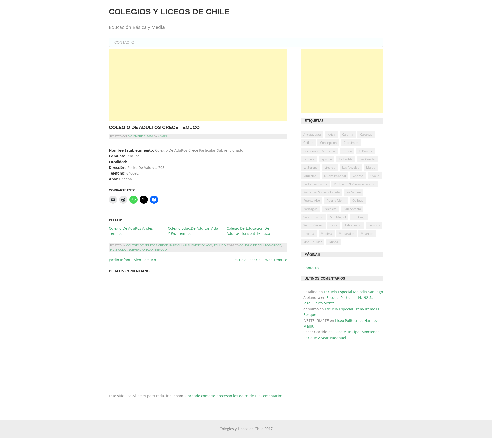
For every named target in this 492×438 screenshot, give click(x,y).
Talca (334, 225)
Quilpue (357, 200)
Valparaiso (346, 233)
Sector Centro (313, 225)
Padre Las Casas (315, 184)
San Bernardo (313, 217)
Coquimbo (351, 142)
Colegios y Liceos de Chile (169, 11)
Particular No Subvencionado (354, 184)
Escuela (308, 159)
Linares (330, 167)
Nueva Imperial (335, 176)
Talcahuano (353, 225)
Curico (347, 151)
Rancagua (310, 209)
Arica (331, 134)
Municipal (310, 176)
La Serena (310, 167)
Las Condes (368, 159)
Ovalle (374, 176)
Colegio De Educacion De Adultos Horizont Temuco (248, 231)
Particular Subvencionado (190, 245)
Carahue (366, 134)
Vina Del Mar (312, 242)
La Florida (346, 159)
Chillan (308, 142)
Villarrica (367, 233)
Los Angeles (350, 167)
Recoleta (330, 209)
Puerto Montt (336, 200)
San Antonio (352, 209)
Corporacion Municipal (319, 151)
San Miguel (338, 217)
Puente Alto (311, 200)
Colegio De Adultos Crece (147, 245)
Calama (347, 134)
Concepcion (328, 142)
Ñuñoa (333, 242)
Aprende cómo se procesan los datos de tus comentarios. (234, 395)
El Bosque (366, 151)
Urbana (308, 233)
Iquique (326, 159)
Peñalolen (354, 192)
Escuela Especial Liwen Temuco (260, 259)
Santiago (359, 217)
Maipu (370, 167)
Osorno (358, 176)
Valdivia (326, 233)
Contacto (124, 42)
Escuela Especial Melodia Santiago (353, 291)
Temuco (220, 245)
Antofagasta (312, 134)
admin (162, 136)
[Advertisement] (198, 85)
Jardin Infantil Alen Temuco (132, 259)
